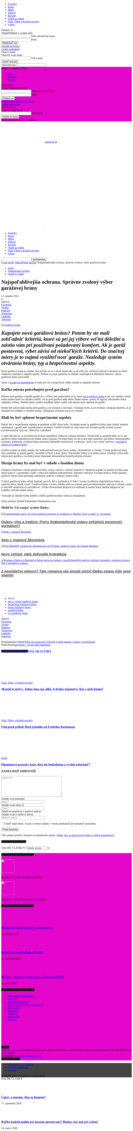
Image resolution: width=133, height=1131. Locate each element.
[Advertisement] (66, 182)
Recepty (12, 15)
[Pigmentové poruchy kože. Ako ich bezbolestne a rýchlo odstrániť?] (19, 755)
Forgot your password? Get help (17, 101)
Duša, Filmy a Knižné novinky (23, 21)
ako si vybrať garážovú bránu (23, 601)
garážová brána (15, 610)
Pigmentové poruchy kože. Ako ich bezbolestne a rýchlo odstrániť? (45, 764)
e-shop (11, 24)
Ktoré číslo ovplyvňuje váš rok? (22, 952)
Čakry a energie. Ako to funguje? (23, 1097)
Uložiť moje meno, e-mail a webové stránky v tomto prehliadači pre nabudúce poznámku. (50, 823)
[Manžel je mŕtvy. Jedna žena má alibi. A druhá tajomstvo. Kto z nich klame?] (19, 679)
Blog (10, 73)
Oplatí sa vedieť (16, 18)
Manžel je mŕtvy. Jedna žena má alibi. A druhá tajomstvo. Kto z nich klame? (52, 689)
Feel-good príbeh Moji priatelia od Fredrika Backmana (38, 727)
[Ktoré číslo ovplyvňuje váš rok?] (9, 946)
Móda (11, 9)
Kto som (12, 76)
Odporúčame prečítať (26, 262)
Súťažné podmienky (18, 1067)
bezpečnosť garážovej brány (22, 604)
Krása (11, 7)
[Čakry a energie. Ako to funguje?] (9, 1090)
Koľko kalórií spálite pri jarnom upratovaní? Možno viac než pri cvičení (49, 1122)
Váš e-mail (36, 58)
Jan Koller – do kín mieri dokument (32, 644)
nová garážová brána (93, 396)
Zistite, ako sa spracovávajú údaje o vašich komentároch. (85, 835)
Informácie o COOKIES (20, 1064)
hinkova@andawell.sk (30, 1056)
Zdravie (12, 12)
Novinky (12, 4)
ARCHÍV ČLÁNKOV (13, 848)
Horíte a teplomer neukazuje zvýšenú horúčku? (32, 977)
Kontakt (12, 1070)
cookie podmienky (10, 49)
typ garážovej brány (18, 613)
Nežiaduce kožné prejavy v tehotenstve (26, 927)
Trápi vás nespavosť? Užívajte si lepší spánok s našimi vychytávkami (59, 641)
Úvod (4, 262)
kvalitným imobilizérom (22, 382)
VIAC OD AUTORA (39, 651)
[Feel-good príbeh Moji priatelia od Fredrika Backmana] (19, 717)
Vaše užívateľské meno (43, 36)
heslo (34, 39)
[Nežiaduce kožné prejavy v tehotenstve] (9, 921)
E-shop (11, 79)
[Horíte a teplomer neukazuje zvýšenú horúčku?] (9, 970)
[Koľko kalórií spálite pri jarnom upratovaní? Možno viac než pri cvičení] (9, 1115)
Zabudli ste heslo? (10, 46)
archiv (11, 262)
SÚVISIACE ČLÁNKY (14, 651)
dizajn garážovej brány (19, 607)
